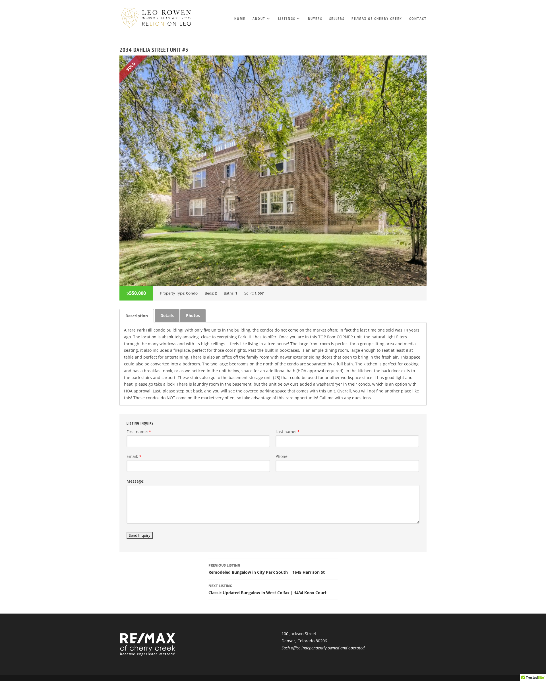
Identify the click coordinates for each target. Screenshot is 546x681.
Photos (193, 315)
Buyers (315, 19)
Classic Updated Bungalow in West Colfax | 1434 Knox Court (267, 589)
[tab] (136, 315)
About (259, 19)
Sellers (336, 19)
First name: (139, 431)
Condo (192, 293)
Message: (135, 481)
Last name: (287, 431)
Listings (286, 19)
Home (239, 19)
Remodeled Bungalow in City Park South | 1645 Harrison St (266, 569)
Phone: (282, 456)
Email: (134, 456)
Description (136, 315)
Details (167, 315)
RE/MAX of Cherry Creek (376, 19)
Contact (418, 19)
